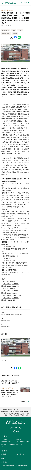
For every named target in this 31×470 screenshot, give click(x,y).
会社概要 (3, 454)
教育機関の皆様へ (6, 442)
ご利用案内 (4, 439)
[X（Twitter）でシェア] (11, 37)
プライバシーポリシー (22, 454)
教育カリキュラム (6, 33)
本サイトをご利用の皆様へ (8, 445)
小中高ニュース (5, 30)
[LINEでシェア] (19, 37)
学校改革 (14, 30)
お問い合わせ (5, 462)
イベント (20, 30)
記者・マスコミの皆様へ (22, 442)
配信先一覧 (19, 444)
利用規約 (18, 439)
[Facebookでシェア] (15, 37)
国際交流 (15, 33)
